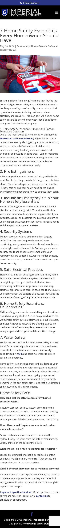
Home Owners (39, 46)
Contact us (42, 495)
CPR (20, 353)
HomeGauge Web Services (37, 523)
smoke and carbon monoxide (16, 138)
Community (23, 46)
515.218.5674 (31, 2)
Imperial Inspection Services (15, 492)
